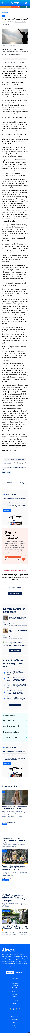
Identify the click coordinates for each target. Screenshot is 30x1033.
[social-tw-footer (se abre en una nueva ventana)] (16, 1009)
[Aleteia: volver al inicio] (15, 2)
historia (5, 851)
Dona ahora (14, 7)
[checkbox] (3, 505)
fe (3, 791)
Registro (5, 7)
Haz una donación (15, 1016)
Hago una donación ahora (12, 557)
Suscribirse (10, 972)
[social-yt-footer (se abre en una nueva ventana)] (10, 1009)
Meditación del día (12, 726)
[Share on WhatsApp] (25, 62)
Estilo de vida (15, 985)
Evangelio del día (11, 732)
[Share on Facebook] (14, 62)
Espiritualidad (5, 12)
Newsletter (15, 994)
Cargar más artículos (15, 650)
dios (8, 472)
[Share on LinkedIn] (17, 62)
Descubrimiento (15, 987)
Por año (15, 1003)
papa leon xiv (6, 911)
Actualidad (15, 981)
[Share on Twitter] (20, 62)
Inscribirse (6, 510)
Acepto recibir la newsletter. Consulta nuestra (15, 506)
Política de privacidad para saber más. (15, 506)
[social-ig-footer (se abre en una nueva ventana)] (19, 1009)
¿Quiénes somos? (15, 1019)
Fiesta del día (9, 721)
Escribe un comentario (15, 593)
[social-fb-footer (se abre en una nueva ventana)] (13, 1009)
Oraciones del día (11, 737)
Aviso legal (15, 1022)
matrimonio (6, 880)
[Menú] (5, 3)
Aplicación (15, 996)
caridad (5, 823)
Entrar (19, 587)
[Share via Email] (23, 62)
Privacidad (15, 1028)
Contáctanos (15, 1025)
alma (3, 472)
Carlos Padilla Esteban (20, 22)
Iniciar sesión (19, 972)
